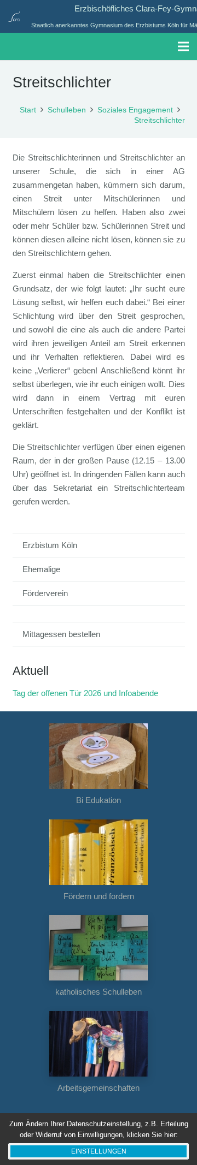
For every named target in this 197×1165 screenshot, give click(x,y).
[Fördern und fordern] (99, 852)
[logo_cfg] (14, 16)
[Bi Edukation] (99, 756)
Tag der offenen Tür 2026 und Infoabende (85, 693)
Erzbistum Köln (49, 545)
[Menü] (183, 46)
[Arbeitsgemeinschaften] (99, 1044)
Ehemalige (41, 569)
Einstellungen (98, 1151)
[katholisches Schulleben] (99, 947)
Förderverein (45, 593)
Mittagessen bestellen (61, 634)
